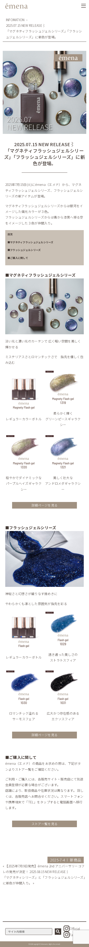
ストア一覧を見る (44, 824)
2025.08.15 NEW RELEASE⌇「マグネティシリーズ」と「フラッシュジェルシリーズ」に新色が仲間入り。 (44, 877)
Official (75, 928)
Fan (72, 934)
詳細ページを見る (44, 505)
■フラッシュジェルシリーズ (24, 250)
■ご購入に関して (18, 258)
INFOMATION (15, 19)
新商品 (75, 860)
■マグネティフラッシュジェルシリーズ (30, 242)
